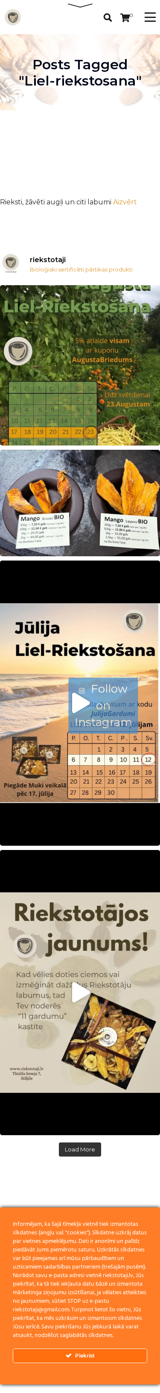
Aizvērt (125, 202)
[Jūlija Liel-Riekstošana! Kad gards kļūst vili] (80, 703)
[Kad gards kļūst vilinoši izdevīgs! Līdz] (80, 365)
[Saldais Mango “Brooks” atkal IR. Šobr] (80, 503)
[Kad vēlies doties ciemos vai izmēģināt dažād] (80, 992)
